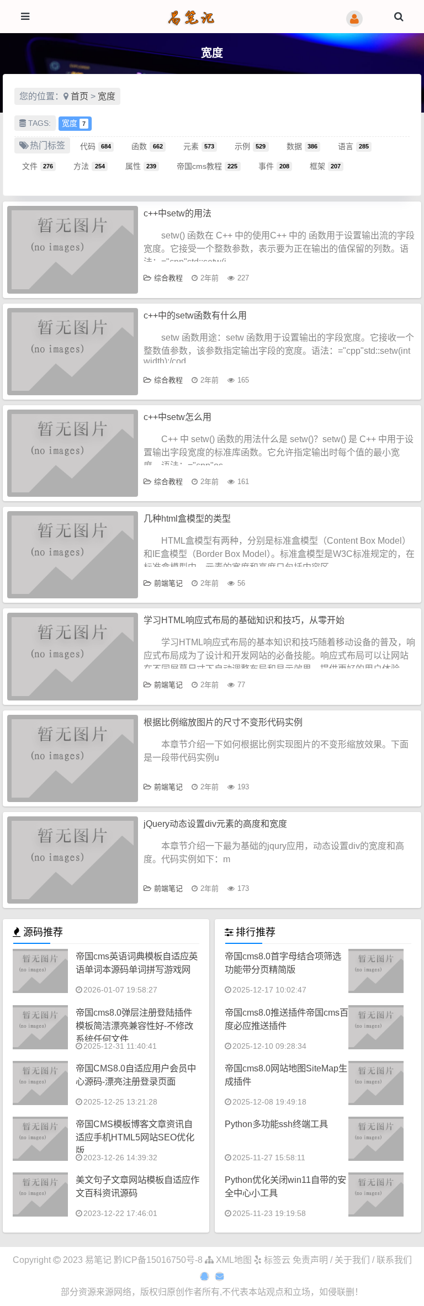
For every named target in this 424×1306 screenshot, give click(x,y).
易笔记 (98, 1260)
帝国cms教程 (207, 165)
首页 (79, 96)
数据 (302, 145)
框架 (325, 165)
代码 (95, 145)
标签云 (276, 1260)
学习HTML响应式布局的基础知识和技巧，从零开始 (244, 620)
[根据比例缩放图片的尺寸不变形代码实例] (72, 758)
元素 (198, 145)
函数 (146, 145)
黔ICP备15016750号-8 (159, 1260)
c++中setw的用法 (177, 213)
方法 (88, 165)
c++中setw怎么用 (177, 417)
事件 (273, 165)
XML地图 (233, 1260)
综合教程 (168, 278)
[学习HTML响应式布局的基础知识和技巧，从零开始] (72, 656)
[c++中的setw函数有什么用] (72, 351)
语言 (353, 145)
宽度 (106, 96)
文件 (37, 165)
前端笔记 (168, 583)
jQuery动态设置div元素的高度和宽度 (215, 824)
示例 (250, 145)
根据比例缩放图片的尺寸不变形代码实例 (223, 722)
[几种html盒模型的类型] (72, 554)
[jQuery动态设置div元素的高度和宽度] (72, 860)
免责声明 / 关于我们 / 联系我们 (352, 1260)
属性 (140, 165)
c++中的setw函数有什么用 (195, 315)
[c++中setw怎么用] (72, 453)
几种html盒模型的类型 (187, 518)
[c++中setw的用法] (72, 249)
